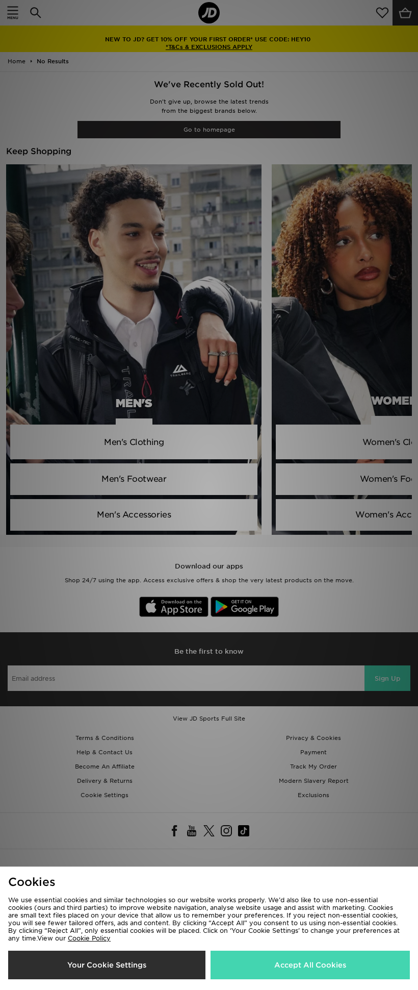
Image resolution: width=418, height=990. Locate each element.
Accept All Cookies (310, 965)
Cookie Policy (89, 938)
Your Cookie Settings (106, 965)
